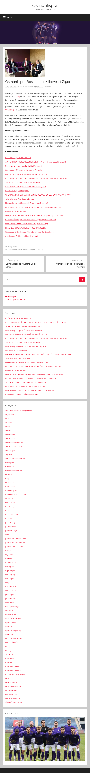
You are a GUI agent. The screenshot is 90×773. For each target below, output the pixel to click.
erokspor (9, 498)
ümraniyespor (11, 690)
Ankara (11, 250)
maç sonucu (10, 586)
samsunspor (10, 610)
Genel (15, 247)
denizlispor (10, 486)
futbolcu (9, 518)
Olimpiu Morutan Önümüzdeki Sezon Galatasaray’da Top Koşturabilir (34, 215)
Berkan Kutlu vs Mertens (15, 211)
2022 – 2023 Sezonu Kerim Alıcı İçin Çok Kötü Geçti (26, 224)
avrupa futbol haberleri (15, 458)
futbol (7, 510)
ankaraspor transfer (13, 446)
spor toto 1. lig (11, 626)
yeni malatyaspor (12, 698)
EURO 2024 (10, 502)
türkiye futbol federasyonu (16, 674)
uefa (7, 678)
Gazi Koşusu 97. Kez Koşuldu (17, 191)
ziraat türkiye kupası (13, 702)
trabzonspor (10, 658)
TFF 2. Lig (9, 654)
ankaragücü (10, 435)
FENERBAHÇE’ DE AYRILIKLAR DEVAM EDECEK (25, 228)
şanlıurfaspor (10, 614)
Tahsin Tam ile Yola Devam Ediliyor (20, 199)
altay (7, 419)
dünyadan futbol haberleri (16, 494)
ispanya (8, 558)
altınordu (9, 422)
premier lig (10, 598)
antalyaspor (10, 450)
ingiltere (9, 554)
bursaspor (9, 482)
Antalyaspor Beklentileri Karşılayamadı (21, 236)
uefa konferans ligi (13, 686)
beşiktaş (8, 474)
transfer (8, 662)
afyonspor (9, 415)
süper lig (9, 634)
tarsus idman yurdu (13, 638)
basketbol (9, 466)
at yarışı (8, 454)
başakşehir (9, 463)
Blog (10, 247)
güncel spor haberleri (14, 546)
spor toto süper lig (13, 630)
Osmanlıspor (45, 5)
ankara (8, 430)
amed (7, 427)
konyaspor (9, 578)
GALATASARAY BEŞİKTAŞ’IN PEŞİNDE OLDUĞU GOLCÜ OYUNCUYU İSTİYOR (38, 195)
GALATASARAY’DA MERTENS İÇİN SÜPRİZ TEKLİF (26, 174)
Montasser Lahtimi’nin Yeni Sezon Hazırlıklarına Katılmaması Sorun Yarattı (36, 178)
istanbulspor (10, 562)
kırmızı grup (10, 574)
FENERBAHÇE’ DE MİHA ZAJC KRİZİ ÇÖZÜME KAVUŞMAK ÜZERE (33, 207)
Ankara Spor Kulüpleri (15, 300)
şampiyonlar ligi (12, 606)
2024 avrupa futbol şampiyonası (18, 411)
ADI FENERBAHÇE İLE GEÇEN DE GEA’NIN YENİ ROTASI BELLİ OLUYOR (35, 162)
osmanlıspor (10, 590)
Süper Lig (39, 250)
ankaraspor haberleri (14, 443)
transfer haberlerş (13, 670)
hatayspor (9, 550)
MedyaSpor (38, 86)
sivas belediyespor (13, 618)
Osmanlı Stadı (19, 250)
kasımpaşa (9, 566)
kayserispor (10, 570)
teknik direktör (11, 642)
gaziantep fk (10, 526)
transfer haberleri (12, 666)
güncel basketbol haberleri (16, 538)
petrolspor (9, 594)
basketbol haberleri (13, 471)
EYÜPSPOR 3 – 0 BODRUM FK (18, 158)
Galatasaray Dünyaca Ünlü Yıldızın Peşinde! (23, 170)
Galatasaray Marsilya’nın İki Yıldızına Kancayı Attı (25, 186)
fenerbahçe (10, 506)
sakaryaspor (10, 602)
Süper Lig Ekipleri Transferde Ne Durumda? (23, 166)
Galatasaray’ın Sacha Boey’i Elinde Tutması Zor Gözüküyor (29, 232)
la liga (7, 582)
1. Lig (18, 97)
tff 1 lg (7, 646)
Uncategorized (11, 694)
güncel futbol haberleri (15, 542)
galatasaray (10, 522)
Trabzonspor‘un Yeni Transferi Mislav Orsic (23, 182)
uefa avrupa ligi (11, 682)
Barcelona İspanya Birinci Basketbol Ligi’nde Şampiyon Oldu (30, 220)
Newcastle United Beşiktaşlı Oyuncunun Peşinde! (26, 203)
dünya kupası (11, 490)
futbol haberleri (11, 514)
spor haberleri (11, 622)
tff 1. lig (8, 650)
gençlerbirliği (11, 530)
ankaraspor (10, 438)
